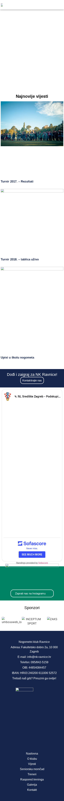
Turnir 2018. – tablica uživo (20, 259)
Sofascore (43, 563)
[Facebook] (20, 741)
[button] (57, 5)
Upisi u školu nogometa (17, 357)
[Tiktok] (44, 741)
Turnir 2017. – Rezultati (17, 181)
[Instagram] (32, 741)
